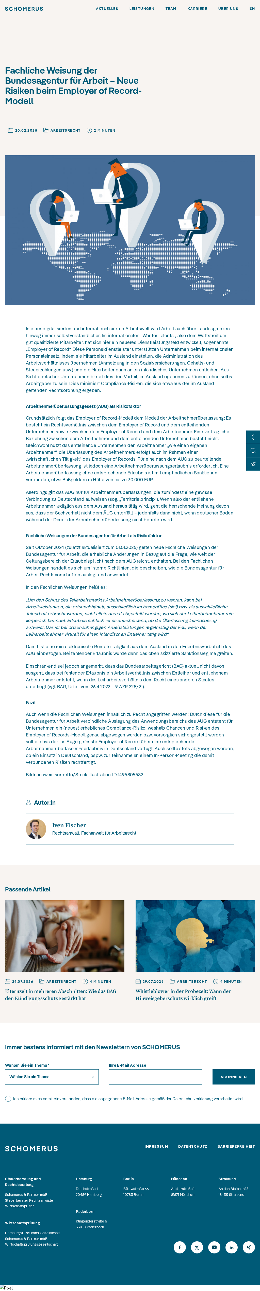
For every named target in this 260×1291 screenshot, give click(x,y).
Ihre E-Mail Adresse (128, 1065)
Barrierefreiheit (236, 1146)
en (252, 8)
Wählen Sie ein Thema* (27, 1065)
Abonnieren (234, 1077)
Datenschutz (192, 1146)
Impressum (156, 1146)
